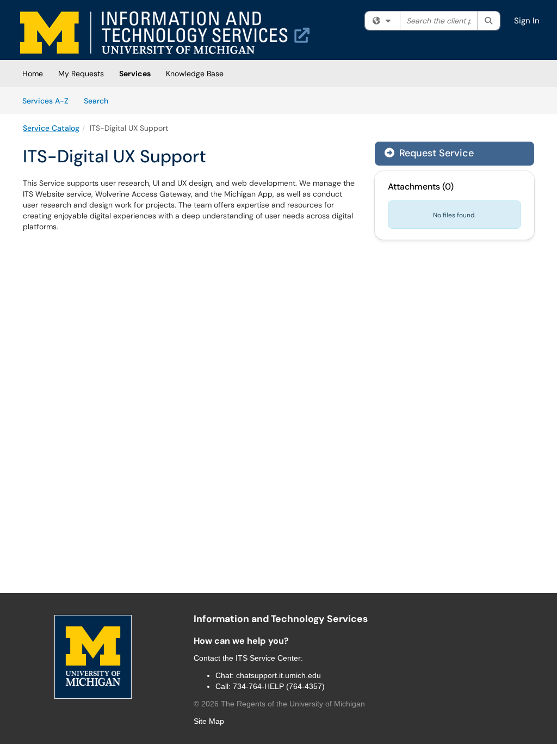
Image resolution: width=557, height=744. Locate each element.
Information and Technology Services (281, 619)
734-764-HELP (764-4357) (279, 686)
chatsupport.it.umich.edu (278, 675)
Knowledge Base (195, 73)
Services (135, 73)
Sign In (527, 20)
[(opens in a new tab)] (165, 32)
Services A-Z (45, 101)
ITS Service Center (268, 658)
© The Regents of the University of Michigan (279, 703)
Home (32, 73)
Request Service (435, 153)
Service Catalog (51, 128)
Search (100, 100)
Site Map (209, 721)
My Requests (81, 73)
